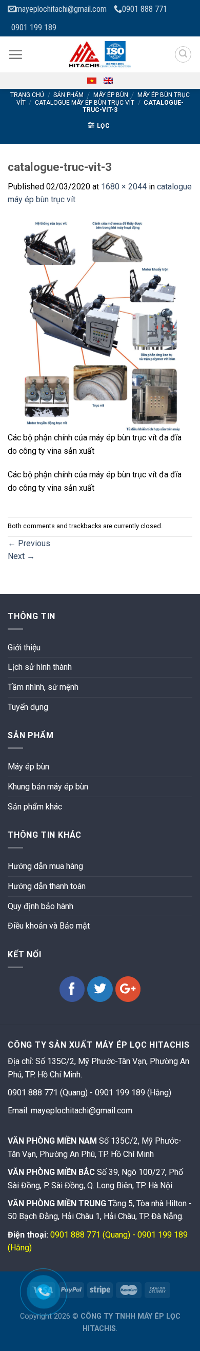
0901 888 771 (144, 9)
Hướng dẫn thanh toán (47, 886)
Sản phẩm (68, 95)
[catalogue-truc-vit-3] (100, 318)
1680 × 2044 (124, 186)
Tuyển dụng (28, 707)
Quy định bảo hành (40, 906)
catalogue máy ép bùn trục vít (84, 102)
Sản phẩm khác (35, 807)
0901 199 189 (33, 27)
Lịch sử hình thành (40, 667)
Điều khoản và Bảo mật (49, 926)
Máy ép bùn (110, 95)
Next (21, 556)
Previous (29, 543)
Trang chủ (27, 95)
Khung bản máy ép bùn (48, 787)
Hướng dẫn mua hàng (45, 866)
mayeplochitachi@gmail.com (61, 9)
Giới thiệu (24, 647)
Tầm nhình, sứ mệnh (43, 687)
